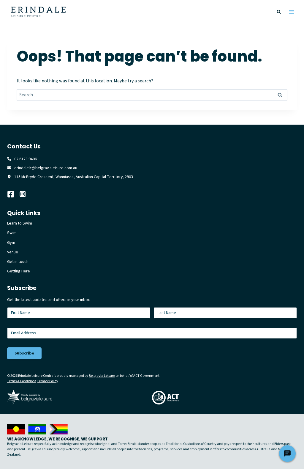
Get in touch (17, 262)
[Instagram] (26, 194)
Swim (12, 233)
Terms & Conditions (21, 381)
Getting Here (18, 271)
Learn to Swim (19, 223)
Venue (12, 252)
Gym (11, 243)
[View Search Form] (279, 12)
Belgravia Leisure (102, 375)
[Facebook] (13, 194)
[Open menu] (291, 11)
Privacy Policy (47, 381)
